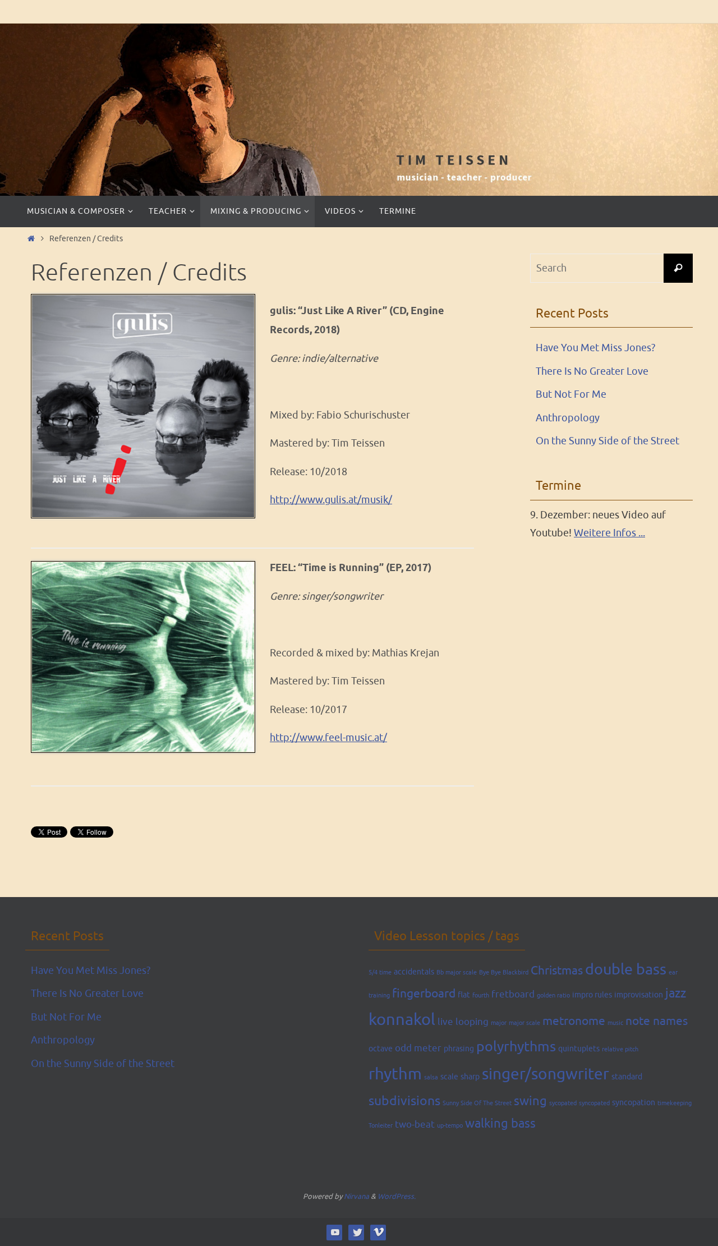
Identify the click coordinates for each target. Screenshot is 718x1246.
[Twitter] (356, 1232)
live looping (463, 1022)
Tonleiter (381, 1125)
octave (381, 1048)
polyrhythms (516, 1047)
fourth (480, 995)
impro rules (592, 995)
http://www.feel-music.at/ (328, 738)
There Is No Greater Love (592, 371)
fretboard (513, 994)
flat (464, 995)
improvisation (638, 995)
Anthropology (568, 418)
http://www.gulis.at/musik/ (331, 500)
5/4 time (380, 972)
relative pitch (620, 1049)
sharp (470, 1077)
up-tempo (450, 1125)
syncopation (633, 1102)
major (499, 1023)
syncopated (594, 1103)
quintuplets (579, 1048)
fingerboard (423, 993)
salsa (431, 1077)
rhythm (395, 1074)
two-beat (415, 1124)
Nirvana (356, 1196)
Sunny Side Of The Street (477, 1103)
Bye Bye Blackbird (503, 972)
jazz (675, 993)
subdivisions (404, 1101)
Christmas (557, 970)
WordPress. (397, 1196)
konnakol (402, 1019)
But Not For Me (571, 394)
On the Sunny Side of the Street (607, 441)
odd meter (418, 1048)
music (615, 1023)
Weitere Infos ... (609, 533)
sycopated (563, 1103)
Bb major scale (456, 972)
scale (449, 1077)
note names (656, 1021)
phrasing (459, 1048)
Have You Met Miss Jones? (595, 348)
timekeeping (674, 1103)
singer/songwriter (545, 1074)
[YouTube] (334, 1232)
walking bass (500, 1124)
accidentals (414, 972)
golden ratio (553, 995)
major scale (524, 1023)
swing (530, 1101)
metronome (573, 1021)
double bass (625, 969)
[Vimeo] (378, 1232)
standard (626, 1077)
